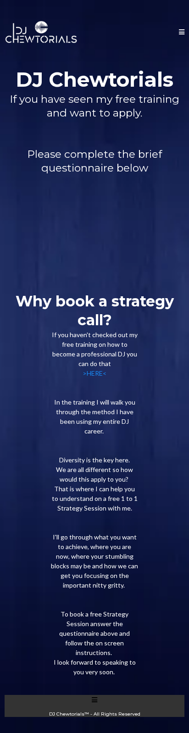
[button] (181, 32)
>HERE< (94, 373)
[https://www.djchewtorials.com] (41, 32)
